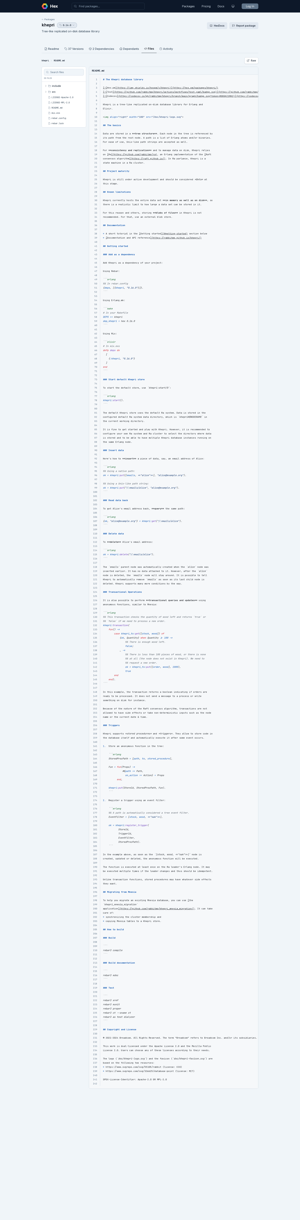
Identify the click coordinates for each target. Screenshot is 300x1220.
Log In (250, 6)
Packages (188, 6)
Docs (221, 6)
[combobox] (108, 6)
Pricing (206, 6)
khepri (48, 24)
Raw (253, 60)
